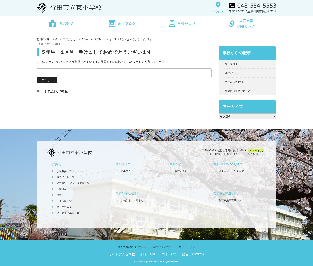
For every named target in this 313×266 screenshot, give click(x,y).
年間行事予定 (64, 200)
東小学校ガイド (65, 206)
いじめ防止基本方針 (68, 212)
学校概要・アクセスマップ (72, 171)
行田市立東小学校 (47, 39)
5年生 (85, 39)
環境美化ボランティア (237, 90)
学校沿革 (62, 189)
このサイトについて (163, 246)
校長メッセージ (65, 177)
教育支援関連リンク (246, 23)
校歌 (59, 195)
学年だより (69, 39)
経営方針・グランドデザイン (73, 183)
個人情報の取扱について (132, 246)
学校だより (186, 23)
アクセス (257, 150)
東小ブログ (127, 23)
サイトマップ (187, 246)
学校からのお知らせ (236, 81)
